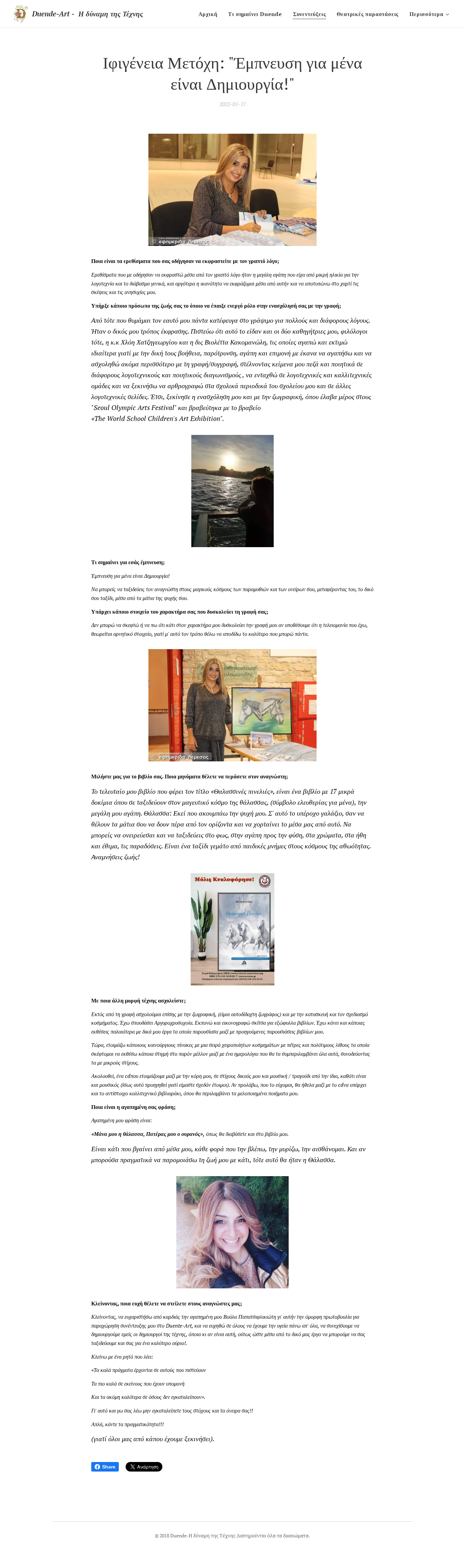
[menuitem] (210, 14)
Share (108, 1466)
